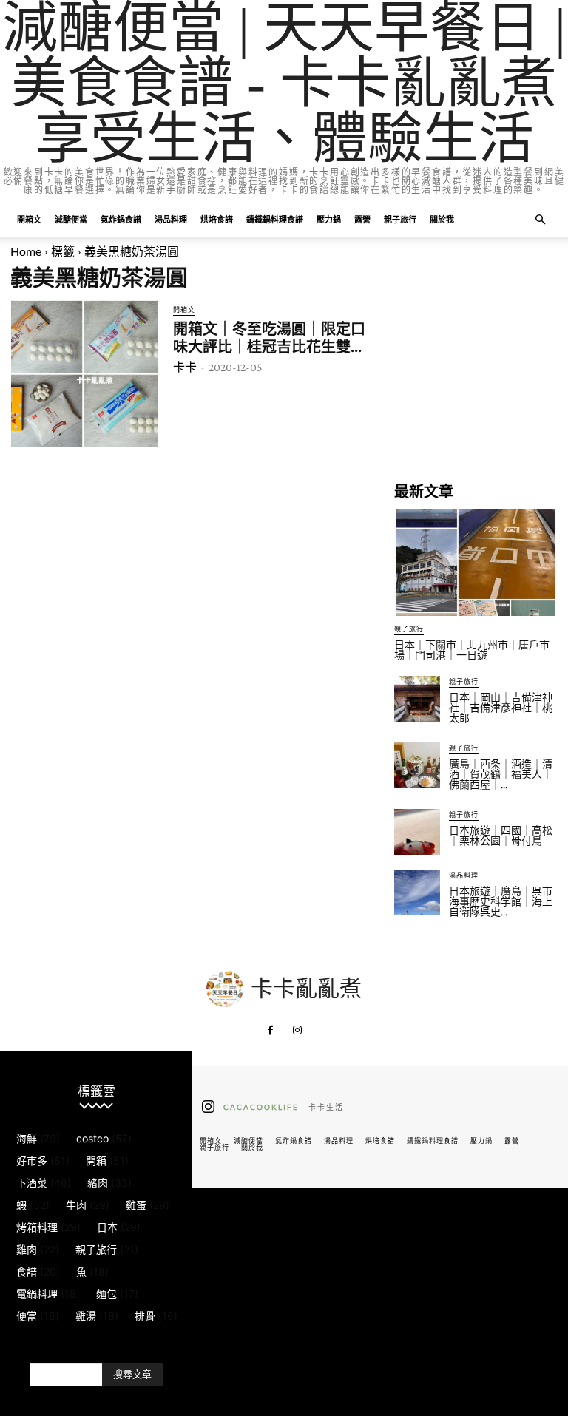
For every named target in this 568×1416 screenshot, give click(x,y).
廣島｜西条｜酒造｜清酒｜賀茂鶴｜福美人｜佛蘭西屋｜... (500, 774)
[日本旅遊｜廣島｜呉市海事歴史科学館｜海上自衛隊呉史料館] (417, 892)
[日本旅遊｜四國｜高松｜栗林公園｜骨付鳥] (417, 832)
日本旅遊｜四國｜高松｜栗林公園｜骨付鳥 (500, 835)
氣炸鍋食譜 (121, 219)
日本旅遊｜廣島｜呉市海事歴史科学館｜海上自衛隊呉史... (500, 901)
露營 (362, 219)
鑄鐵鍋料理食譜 (274, 219)
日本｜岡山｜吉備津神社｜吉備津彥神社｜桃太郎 (500, 707)
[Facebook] (270, 1030)
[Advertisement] (476, 374)
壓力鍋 (329, 219)
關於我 (442, 219)
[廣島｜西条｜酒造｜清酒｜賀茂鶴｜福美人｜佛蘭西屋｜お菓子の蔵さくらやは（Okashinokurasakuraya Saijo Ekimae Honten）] (417, 765)
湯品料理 (171, 219)
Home (25, 251)
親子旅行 (400, 219)
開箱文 (29, 219)
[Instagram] (297, 1030)
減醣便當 (71, 219)
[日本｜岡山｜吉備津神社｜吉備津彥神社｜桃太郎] (417, 699)
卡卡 (185, 367)
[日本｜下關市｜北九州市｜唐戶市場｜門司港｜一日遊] (475, 562)
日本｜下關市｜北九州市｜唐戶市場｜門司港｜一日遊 (472, 650)
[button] (540, 220)
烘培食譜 (216, 219)
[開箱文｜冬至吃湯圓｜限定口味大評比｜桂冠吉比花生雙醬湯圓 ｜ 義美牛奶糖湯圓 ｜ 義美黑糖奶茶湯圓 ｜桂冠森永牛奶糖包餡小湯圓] (84, 373)
